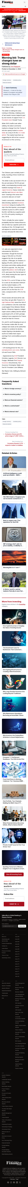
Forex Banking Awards (20, 1043)
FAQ (3, 998)
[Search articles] (24, 2)
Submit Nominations (6, 990)
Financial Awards (6, 1143)
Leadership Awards (6, 1079)
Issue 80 (17, 949)
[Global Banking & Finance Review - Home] (7, 2)
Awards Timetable (6, 985)
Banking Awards (19, 1057)
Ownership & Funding (7, 1126)
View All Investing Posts (14, 874)
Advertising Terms (6, 957)
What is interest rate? (12, 411)
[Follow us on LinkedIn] (17, 1182)
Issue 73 (17, 966)
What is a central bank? (12, 406)
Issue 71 (17, 971)
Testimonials (5, 993)
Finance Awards (19, 1068)
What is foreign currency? (13, 388)
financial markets (7, 82)
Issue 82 (17, 944)
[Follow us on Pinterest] (8, 1182)
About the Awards (6, 983)
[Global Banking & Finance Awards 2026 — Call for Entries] (14, 241)
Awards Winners (6, 988)
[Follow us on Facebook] (14, 1182)
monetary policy (17, 80)
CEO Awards (18, 1003)
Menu (3, 6)
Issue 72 (17, 969)
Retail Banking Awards (7, 1154)
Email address (5, 923)
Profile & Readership (7, 943)
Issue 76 (17, 959)
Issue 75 (17, 961)
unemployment (7, 350)
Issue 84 (17, 939)
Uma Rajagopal (15, 66)
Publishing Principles (7, 1124)
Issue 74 (17, 964)
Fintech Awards (19, 1029)
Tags (17, 1179)
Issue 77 (17, 956)
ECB (8, 280)
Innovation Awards (19, 1046)
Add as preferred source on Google (15, 74)
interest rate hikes (17, 192)
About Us (4, 936)
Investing (9, 48)
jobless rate (13, 270)
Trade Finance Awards (7, 1106)
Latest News (5, 948)
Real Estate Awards (6, 1086)
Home (3, 48)
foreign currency (7, 80)
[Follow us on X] (20, 1182)
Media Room (5, 995)
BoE (15, 358)
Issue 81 (17, 946)
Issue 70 (17, 973)
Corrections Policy (6, 1129)
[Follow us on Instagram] (11, 1182)
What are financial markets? (14, 400)
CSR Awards (18, 1010)
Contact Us (4, 946)
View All (17, 976)
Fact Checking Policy (7, 1140)
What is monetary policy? (13, 394)
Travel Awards (5, 1117)
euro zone (16, 350)
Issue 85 (17, 936)
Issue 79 (17, 951)
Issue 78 (17, 954)
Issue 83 (17, 941)
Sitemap (12, 1179)
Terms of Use (5, 955)
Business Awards (19, 992)
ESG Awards (18, 1041)
